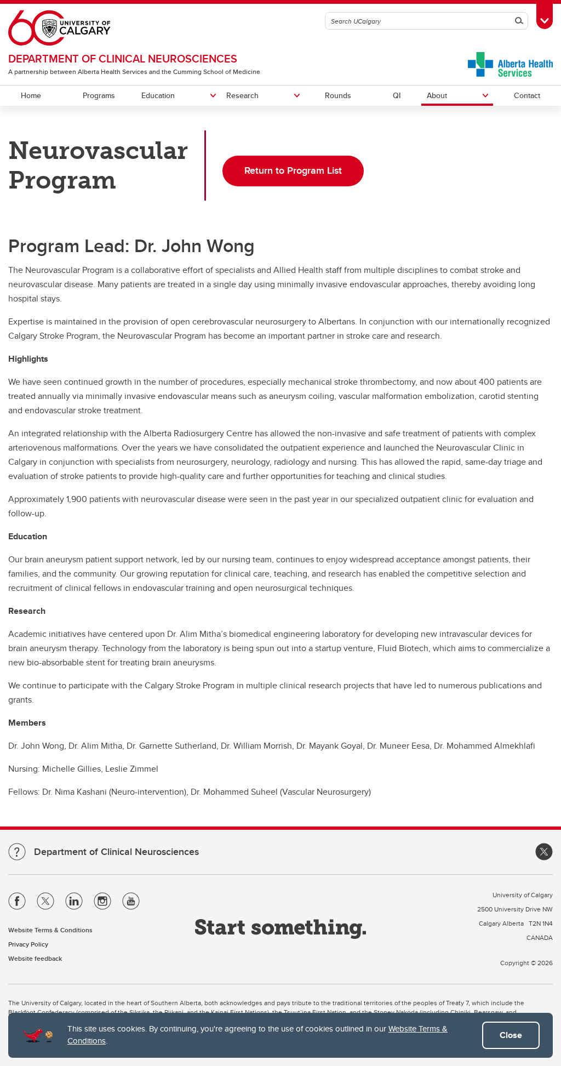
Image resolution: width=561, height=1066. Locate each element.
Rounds (338, 95)
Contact (527, 95)
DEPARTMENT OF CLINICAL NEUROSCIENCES (122, 58)
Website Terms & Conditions (50, 929)
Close (511, 1035)
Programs (99, 95)
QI (396, 95)
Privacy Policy (28, 944)
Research (242, 95)
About (437, 95)
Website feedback (35, 958)
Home (31, 95)
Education (158, 95)
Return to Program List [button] (293, 170)
